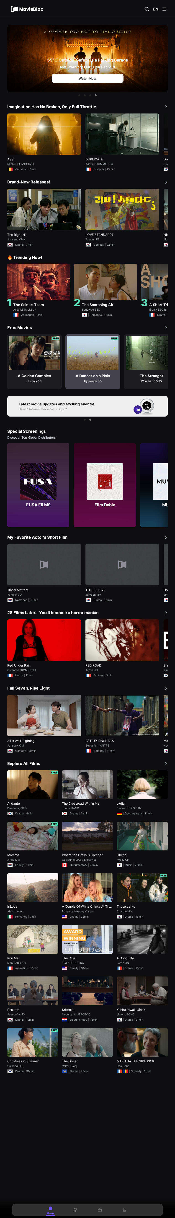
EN (155, 9)
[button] (79, 95)
